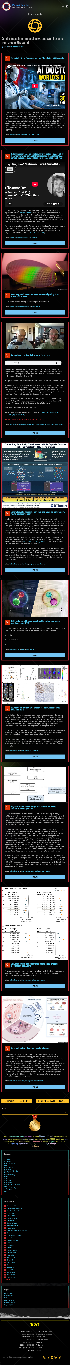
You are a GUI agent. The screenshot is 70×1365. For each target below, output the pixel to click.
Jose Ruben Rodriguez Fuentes (17, 1230)
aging (6, 1136)
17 (27, 1101)
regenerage (15, 1144)
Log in (6, 46)
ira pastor (28, 1142)
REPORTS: (38, 1342)
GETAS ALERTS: (39, 1334)
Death (26, 1139)
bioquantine (36, 1136)
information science (39, 425)
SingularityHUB (9, 1305)
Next (61, 1101)
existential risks (30, 425)
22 (45, 1101)
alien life (21, 425)
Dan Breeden (11, 1216)
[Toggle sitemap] (63, 6)
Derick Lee (10, 1245)
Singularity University (11, 1171)
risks (32, 1144)
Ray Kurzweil (8, 1167)
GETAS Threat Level (35, 1324)
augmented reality (10, 1188)
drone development (37, 233)
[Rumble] (59, 1357)
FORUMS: (30, 1351)
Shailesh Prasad (12, 1218)
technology (52, 1144)
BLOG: (37, 1337)
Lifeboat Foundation (13, 1357)
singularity (36, 1144)
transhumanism (54, 425)
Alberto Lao (10, 1248)
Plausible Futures (9, 1302)
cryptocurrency (19, 1139)
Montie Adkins (11, 1272)
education (31, 871)
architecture (8, 1182)
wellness (35, 1146)
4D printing (7, 1161)
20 (38, 1101)
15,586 (52, 1101)
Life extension (37, 1141)
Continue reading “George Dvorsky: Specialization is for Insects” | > (26, 419)
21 (42, 1101)
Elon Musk (7, 1169)
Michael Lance (11, 1267)
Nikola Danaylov (13, 425)
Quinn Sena (10, 1213)
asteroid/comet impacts (12, 1184)
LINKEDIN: (24, 1334)
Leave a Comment (36, 134)
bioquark (43, 1136)
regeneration (23, 1144)
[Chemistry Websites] (35, 1123)
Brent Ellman (11, 1262)
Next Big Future (9, 1300)
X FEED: (24, 1337)
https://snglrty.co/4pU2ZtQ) (15, 414)
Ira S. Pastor (11, 1275)
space (39, 1144)
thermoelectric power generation (35, 542)
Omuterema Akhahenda (14, 1235)
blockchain (5, 1139)
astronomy (7, 1186)
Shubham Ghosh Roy (14, 564)
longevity (52, 1141)
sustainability (45, 1144)
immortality (12, 1142)
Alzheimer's (12, 1136)
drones (20, 237)
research (29, 1144)
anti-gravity (7, 1180)
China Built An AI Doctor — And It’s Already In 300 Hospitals (37, 58)
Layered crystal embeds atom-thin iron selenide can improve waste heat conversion (38, 513)
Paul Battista (12, 134)
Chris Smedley (11, 1277)
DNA (5, 1165)
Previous (10, 1101)
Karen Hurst (11, 1228)
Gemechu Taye (12, 1223)
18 (30, 1101)
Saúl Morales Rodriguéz (14, 1208)
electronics (21, 306)
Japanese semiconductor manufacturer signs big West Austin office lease (35, 295)
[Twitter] (48, 1357)
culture (24, 1139)
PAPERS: (38, 1348)
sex (40, 871)
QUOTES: (38, 1351)
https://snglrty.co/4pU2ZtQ (48, 412)
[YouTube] (55, 1357)
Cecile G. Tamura (12, 1240)
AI (9, 1137)
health (52, 1139)
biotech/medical (21, 134)
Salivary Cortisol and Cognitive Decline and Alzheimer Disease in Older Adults (34, 965)
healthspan (60, 1139)
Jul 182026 (7, 58)
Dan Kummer (11, 1233)
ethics (24, 425)
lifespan (45, 1142)
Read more (35, 140)
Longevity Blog (9, 1295)
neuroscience (32, 980)
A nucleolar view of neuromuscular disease (30, 1048)
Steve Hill (10, 1260)
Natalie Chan (11, 1255)
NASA (57, 1142)
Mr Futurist (7, 1298)
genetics (37, 871)
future (41, 1139)
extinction (37, 1139)
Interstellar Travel (21, 1142)
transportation (27, 306)
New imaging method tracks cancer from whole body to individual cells (35, 709)
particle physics (24, 564)
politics (65, 1142)
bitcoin (64, 1137)
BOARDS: (38, 1340)
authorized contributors (17, 46)
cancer (14, 1139)
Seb (8, 1265)
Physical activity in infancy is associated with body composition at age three (34, 807)
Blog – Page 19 (35, 14)
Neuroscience (61, 1142)
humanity (66, 1139)
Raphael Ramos (12, 1253)
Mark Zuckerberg (9, 1175)
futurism (23, 649)
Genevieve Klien (13, 237)
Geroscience (8, 1293)
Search (66, 1112)
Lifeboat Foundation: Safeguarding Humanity (30, 6)
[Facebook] (44, 1357)
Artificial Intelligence (28, 1136)
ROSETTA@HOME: (23, 1348)
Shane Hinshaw (12, 1250)
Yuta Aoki (10, 1243)
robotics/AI (28, 134)
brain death (10, 1139)
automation (8, 1190)
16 (23, 1101)
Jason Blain (11, 1270)
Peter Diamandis (9, 1163)
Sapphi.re (30, 1357)
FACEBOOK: (23, 1331)
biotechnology (58, 1137)
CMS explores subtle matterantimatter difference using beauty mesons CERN (35, 622)
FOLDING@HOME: (24, 1345)
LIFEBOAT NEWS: (40, 1331)
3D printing (7, 1160)
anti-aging (20, 1136)
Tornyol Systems (26, 213)
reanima (8, 1144)
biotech (50, 1136)
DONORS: (29, 1340)
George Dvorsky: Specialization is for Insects (30, 355)
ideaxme (6, 1142)
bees (5, 1192)
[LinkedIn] (52, 1357)
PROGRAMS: (39, 1345)
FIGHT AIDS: (25, 1342)
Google (48, 1139)
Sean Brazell (11, 1257)
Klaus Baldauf (11, 1238)
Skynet (6, 1173)
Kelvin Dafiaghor (12, 1226)
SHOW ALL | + (7, 1279)
